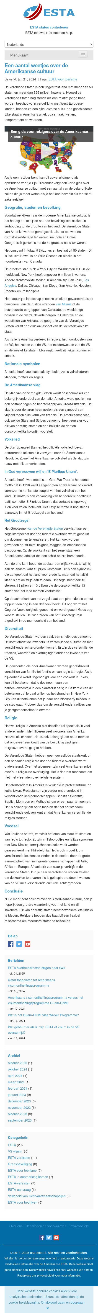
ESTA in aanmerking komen (28, 1176)
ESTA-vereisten (19, 1183)
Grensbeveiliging (20, 1164)
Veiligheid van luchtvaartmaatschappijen (37, 1196)
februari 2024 (17, 1088)
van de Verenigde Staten (45, 528)
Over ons (16, 1226)
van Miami (63, 304)
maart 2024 (16, 1082)
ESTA (12, 1145)
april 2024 (15, 1075)
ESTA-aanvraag (19, 1189)
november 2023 (19, 1107)
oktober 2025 (17, 1062)
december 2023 (19, 1101)
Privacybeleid (79, 1226)
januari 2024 (17, 1094)
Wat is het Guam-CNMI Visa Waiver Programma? (43, 1015)
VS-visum (15, 1151)
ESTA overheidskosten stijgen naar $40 (36, 967)
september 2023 (20, 1120)
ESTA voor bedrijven (22, 1202)
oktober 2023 (17, 1114)
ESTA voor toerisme (63, 79)
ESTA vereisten (19, 1157)
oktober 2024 (17, 1069)
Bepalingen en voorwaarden (46, 1226)
